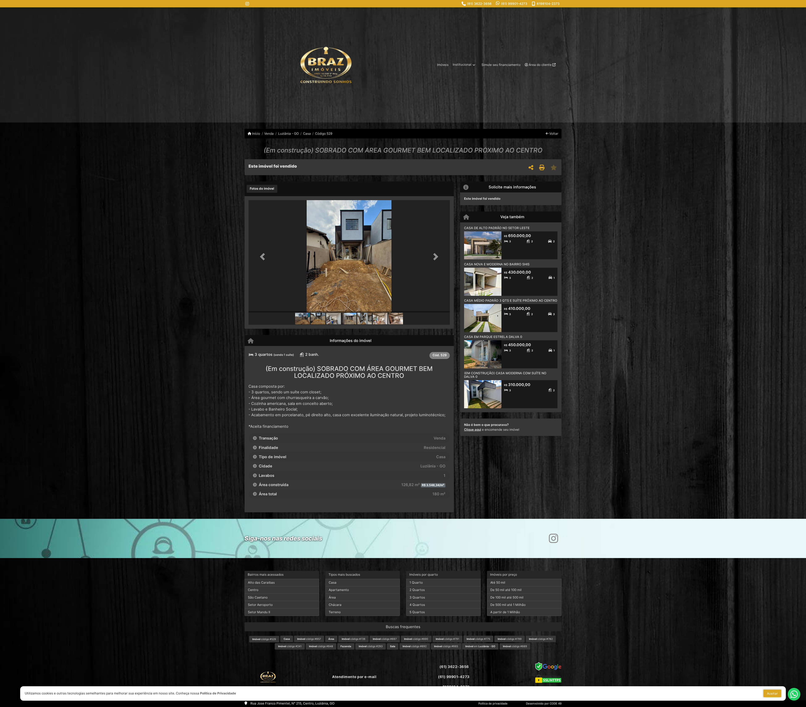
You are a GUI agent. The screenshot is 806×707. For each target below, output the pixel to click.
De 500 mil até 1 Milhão (508, 605)
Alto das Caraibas (261, 582)
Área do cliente (540, 65)
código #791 (447, 638)
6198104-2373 (548, 4)
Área (332, 597)
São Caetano (258, 597)
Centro (253, 590)
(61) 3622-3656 (479, 4)
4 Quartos (417, 605)
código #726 (353, 638)
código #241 (290, 646)
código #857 (309, 638)
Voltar (553, 134)
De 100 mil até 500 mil (506, 597)
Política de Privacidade (218, 693)
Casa (307, 134)
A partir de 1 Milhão (505, 612)
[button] (264, 257)
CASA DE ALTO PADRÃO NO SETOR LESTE (497, 228)
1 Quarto (416, 582)
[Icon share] (247, 3)
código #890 (416, 638)
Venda (269, 134)
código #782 (541, 638)
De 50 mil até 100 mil (506, 590)
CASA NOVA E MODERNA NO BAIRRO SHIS (497, 264)
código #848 (321, 646)
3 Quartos (417, 597)
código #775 (478, 638)
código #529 (264, 639)
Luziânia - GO (288, 134)
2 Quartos (417, 590)
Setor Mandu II (259, 612)
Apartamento (339, 590)
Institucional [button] (462, 65)
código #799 (510, 638)
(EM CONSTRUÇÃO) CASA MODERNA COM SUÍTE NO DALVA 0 (505, 375)
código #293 (371, 646)
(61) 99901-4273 (514, 4)
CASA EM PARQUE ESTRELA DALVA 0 (493, 337)
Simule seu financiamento (501, 65)
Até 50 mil (497, 582)
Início (255, 134)
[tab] (262, 189)
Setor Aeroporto (260, 605)
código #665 (446, 646)
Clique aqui (472, 430)
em (480, 646)
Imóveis (443, 65)
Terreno (335, 612)
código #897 (385, 638)
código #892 (415, 646)
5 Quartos (417, 612)
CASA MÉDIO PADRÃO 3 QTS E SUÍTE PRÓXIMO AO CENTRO (510, 301)
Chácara (335, 605)
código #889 (515, 646)
